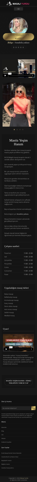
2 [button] (17, 130)
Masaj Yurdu (24, 478)
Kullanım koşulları (6, 442)
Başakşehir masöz (6, 460)
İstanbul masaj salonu (7, 468)
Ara (33, 408)
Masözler (4, 427)
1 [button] (14, 130)
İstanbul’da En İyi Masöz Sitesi (9, 457)
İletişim (3, 438)
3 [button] (20, 130)
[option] (18, 104)
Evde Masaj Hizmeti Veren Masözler (11, 453)
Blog (2, 431)
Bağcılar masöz (5, 464)
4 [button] (23, 130)
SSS (2, 435)
